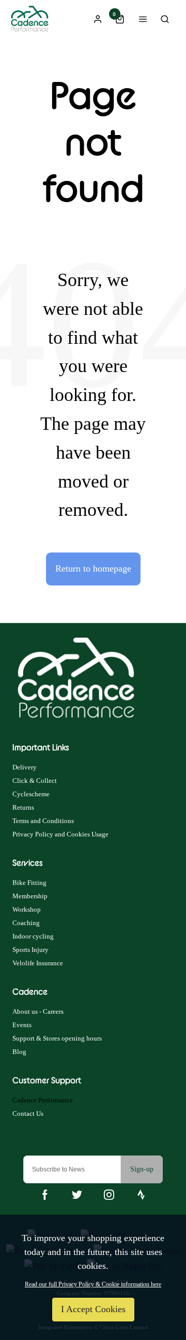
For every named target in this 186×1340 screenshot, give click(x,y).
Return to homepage (93, 568)
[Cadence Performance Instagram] (109, 1194)
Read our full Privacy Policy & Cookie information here (93, 1284)
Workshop (26, 909)
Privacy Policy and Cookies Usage (60, 834)
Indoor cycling (33, 936)
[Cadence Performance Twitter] (77, 1194)
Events (22, 1025)
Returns (23, 807)
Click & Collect (34, 780)
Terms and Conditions (43, 821)
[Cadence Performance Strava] (141, 1194)
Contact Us (27, 1113)
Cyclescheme (31, 794)
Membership (30, 896)
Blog (19, 1052)
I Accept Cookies (93, 1309)
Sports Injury (30, 949)
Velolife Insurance (37, 963)
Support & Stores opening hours (57, 1038)
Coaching (26, 923)
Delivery (24, 767)
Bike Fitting (29, 882)
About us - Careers (38, 1011)
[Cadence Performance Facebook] (45, 1194)
